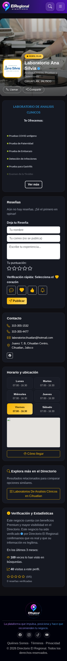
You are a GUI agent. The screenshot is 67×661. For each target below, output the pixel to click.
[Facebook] (20, 635)
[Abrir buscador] (50, 6)
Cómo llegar (35, 453)
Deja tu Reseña (17, 222)
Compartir (35, 89)
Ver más (33, 184)
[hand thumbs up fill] (32, 290)
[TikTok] (38, 635)
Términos (37, 643)
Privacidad (53, 643)
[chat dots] (11, 290)
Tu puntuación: (16, 262)
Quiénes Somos (17, 643)
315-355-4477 (20, 331)
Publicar (18, 300)
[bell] (42, 290)
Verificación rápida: (30, 280)
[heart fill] (21, 290)
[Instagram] (29, 635)
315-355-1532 (20, 325)
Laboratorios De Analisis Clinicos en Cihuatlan (35, 494)
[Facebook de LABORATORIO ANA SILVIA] (10, 355)
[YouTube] (47, 635)
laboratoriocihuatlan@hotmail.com (32, 337)
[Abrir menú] (60, 6)
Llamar (14, 89)
